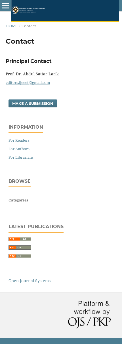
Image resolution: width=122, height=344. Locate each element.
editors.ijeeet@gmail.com (28, 82)
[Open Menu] (5, 5)
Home (12, 26)
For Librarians (21, 157)
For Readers (19, 140)
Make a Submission (32, 103)
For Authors (19, 148)
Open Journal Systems (30, 280)
